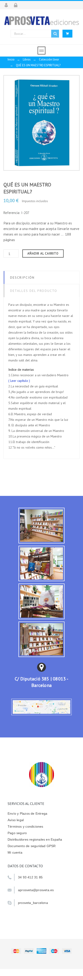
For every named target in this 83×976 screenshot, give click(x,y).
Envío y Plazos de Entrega (27, 813)
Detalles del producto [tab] (33, 291)
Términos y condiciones (25, 826)
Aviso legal (16, 820)
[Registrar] (17, 5)
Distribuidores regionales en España (35, 839)
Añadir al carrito (43, 253)
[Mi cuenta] (7, 5)
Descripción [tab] (22, 277)
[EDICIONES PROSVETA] (41, 20)
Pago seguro (17, 833)
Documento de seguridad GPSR (32, 846)
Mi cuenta (15, 852)
